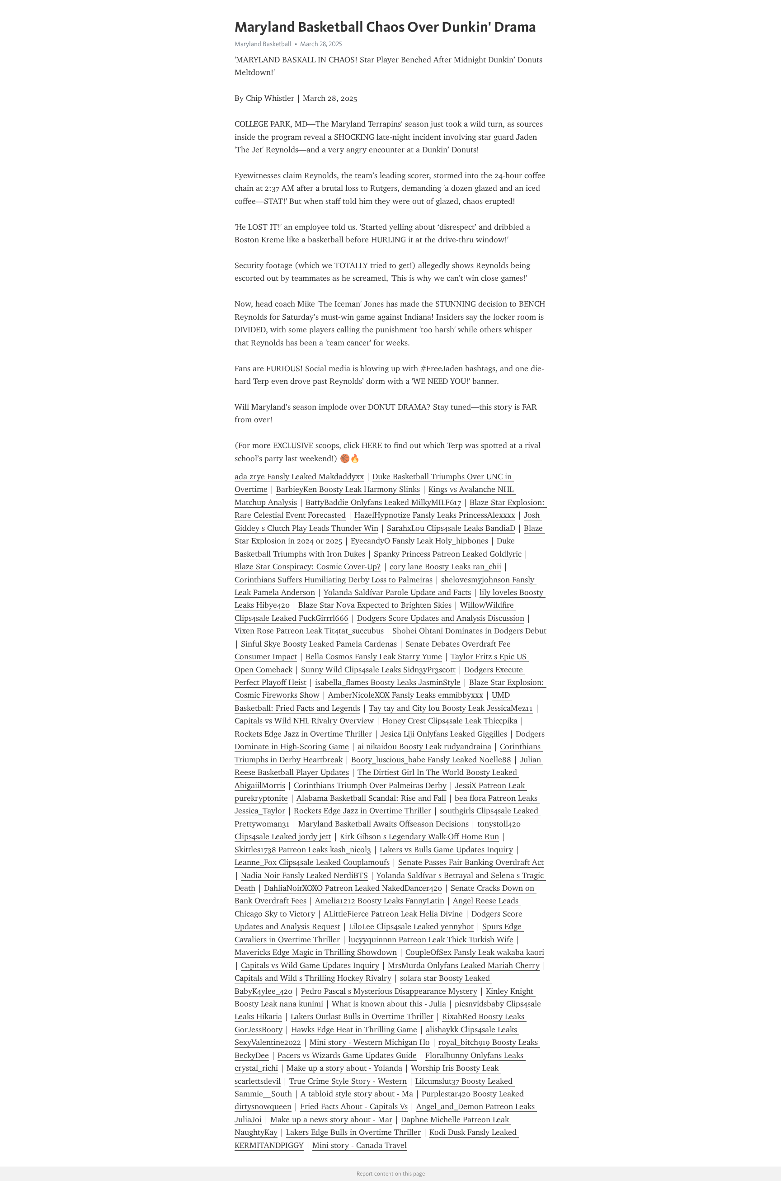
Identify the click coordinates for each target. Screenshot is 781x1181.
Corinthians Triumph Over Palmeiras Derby (370, 785)
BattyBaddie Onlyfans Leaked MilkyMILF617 (383, 502)
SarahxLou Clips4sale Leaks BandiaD (451, 528)
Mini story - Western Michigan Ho (370, 1042)
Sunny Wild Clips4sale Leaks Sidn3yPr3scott (378, 670)
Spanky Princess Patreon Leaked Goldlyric (448, 554)
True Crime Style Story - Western (348, 1081)
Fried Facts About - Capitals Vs (354, 1106)
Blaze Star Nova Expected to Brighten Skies (375, 605)
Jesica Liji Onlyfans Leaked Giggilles (444, 734)
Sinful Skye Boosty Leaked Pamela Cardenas (319, 644)
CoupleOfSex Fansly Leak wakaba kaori (474, 952)
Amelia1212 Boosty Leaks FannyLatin (379, 901)
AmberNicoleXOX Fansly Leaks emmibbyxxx (405, 695)
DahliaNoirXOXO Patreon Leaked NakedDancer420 (353, 888)
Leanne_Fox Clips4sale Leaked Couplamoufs (312, 862)
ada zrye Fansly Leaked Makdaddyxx (299, 477)
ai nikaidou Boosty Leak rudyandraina (424, 746)
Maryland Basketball (263, 44)
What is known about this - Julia (389, 1004)
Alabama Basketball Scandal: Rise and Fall (371, 798)
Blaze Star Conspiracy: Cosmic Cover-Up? (308, 567)
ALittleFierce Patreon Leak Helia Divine (393, 914)
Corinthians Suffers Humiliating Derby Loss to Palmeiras (334, 580)
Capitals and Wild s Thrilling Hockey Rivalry (313, 978)
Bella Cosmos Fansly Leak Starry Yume (374, 656)
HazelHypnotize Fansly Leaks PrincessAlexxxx (434, 515)
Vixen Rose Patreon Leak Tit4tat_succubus (309, 631)
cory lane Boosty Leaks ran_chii (445, 567)
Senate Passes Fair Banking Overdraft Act (471, 862)
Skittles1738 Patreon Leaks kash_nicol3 (303, 850)
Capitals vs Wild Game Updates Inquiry (310, 965)
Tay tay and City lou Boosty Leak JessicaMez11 (451, 708)
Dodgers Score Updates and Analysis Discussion (440, 618)
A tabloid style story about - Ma (357, 1094)
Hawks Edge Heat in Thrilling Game (354, 1030)
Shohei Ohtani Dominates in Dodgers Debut (469, 631)
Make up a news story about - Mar (331, 1119)
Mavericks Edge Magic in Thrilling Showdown (316, 952)
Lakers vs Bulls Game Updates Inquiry (446, 850)
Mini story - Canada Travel (359, 1145)
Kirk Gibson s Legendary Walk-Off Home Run (419, 836)
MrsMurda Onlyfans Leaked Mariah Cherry (464, 965)
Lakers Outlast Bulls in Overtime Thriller (362, 1016)
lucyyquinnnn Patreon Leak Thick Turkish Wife (430, 940)
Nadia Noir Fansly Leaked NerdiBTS (304, 875)
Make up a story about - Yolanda (344, 1068)
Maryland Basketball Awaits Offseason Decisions (383, 824)
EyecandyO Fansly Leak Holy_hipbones (419, 541)
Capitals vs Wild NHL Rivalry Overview (304, 721)
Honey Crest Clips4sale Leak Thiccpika (450, 721)
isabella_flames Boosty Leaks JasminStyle (388, 682)
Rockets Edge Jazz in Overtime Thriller (303, 734)
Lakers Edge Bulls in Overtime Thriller (353, 1132)
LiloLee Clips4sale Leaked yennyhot (411, 926)
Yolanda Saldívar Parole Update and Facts (397, 592)
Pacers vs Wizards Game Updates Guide (347, 1055)
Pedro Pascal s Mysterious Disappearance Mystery (389, 991)
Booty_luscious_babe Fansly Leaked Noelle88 (431, 760)
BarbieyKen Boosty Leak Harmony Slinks (348, 489)
